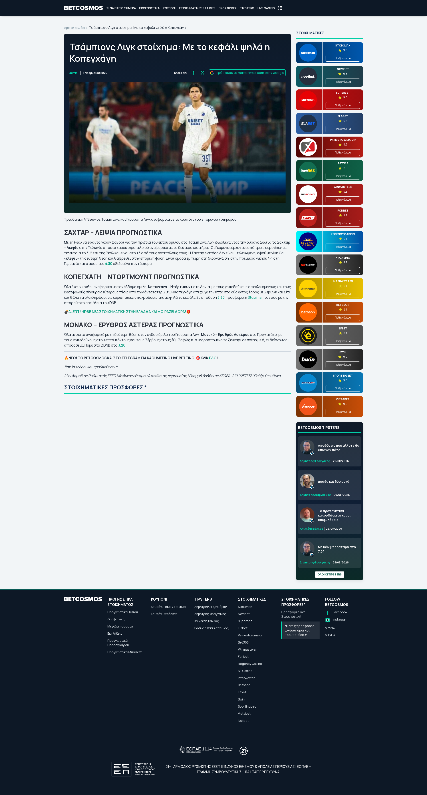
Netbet (243, 720)
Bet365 (243, 642)
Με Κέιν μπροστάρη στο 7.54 (337, 549)
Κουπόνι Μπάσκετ (164, 614)
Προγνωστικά (149, 8)
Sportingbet (247, 706)
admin (73, 73)
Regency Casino (250, 664)
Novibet (244, 614)
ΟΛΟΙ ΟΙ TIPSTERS (330, 574)
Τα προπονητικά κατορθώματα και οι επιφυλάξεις (334, 515)
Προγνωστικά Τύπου (122, 612)
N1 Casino (245, 671)
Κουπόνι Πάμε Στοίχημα (168, 607)
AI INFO (330, 635)
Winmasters (247, 649)
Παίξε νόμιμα (343, 58)
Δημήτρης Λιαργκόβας (210, 607)
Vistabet (244, 713)
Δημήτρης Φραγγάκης (210, 614)
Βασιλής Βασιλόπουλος (211, 628)
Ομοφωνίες (116, 619)
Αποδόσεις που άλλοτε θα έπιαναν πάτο (338, 447)
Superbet (245, 621)
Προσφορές (228, 8)
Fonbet (243, 656)
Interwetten (246, 678)
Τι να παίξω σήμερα (121, 8)
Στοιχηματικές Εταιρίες (197, 8)
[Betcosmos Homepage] (83, 8)
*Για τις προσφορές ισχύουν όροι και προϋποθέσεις (299, 630)
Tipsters (247, 8)
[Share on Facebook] (193, 73)
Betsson (244, 685)
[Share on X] (202, 73)
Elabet (243, 628)
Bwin (241, 699)
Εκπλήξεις (114, 633)
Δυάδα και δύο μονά (333, 481)
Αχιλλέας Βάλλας (206, 621)
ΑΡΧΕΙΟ (330, 628)
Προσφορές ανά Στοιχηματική (293, 614)
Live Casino (266, 8)
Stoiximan (256, 297)
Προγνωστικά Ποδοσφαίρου (118, 642)
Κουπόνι (169, 8)
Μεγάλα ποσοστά (120, 626)
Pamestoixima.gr (250, 635)
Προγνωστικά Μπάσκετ (124, 652)
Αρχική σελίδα (74, 28)
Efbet (242, 692)
